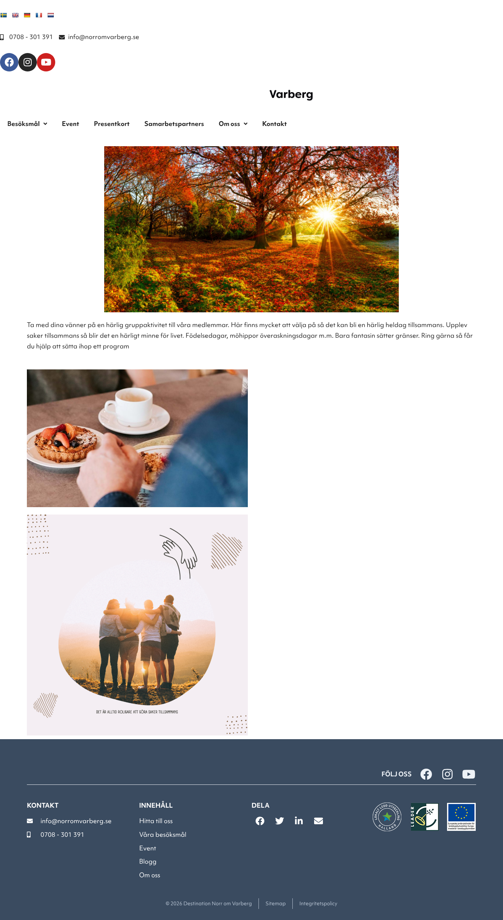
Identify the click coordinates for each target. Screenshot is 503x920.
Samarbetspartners (174, 123)
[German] (27, 15)
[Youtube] (46, 62)
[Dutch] (50, 15)
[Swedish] (3, 15)
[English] (15, 15)
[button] (260, 821)
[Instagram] (27, 62)
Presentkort (112, 123)
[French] (38, 15)
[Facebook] (9, 62)
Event (70, 123)
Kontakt (274, 123)
